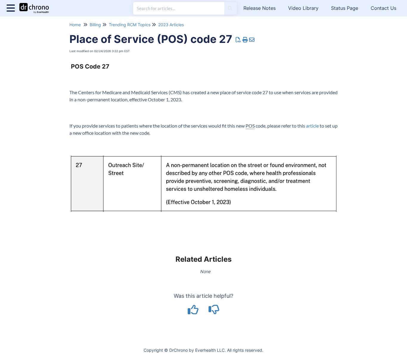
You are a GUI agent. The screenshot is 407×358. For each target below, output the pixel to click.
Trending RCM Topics (129, 24)
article (312, 125)
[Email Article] (251, 40)
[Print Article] (245, 40)
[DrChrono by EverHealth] (36, 5)
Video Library (303, 8)
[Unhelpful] (214, 312)
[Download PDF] (238, 40)
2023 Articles (171, 24)
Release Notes (259, 8)
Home (75, 24)
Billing (95, 24)
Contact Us (383, 8)
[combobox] (178, 8)
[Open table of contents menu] (11, 7)
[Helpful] (194, 312)
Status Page (344, 8)
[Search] (230, 8)
